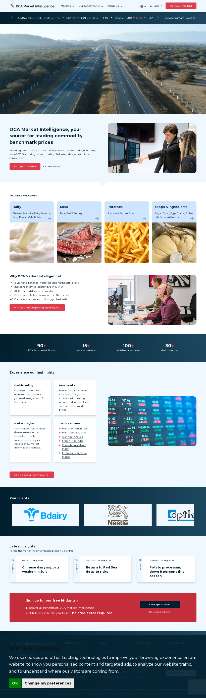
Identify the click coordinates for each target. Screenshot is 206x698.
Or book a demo (52, 166)
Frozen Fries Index (72, 440)
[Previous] (12, 18)
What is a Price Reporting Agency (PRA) (37, 307)
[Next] (158, 18)
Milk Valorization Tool (74, 428)
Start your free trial (181, 6)
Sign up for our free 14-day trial (31, 475)
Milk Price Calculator (74, 432)
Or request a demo (159, 612)
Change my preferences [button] (48, 683)
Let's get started (160, 604)
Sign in (157, 6)
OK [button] (15, 683)
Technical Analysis (72, 436)
